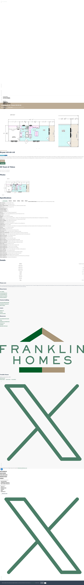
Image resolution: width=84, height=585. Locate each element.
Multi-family (2, 305)
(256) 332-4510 (2, 378)
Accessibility (13, 379)
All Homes (2, 291)
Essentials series (3, 295)
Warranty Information (4, 321)
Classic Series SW (3, 294)
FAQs (4, 108)
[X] (43, 84)
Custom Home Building (4, 302)
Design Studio (5, 99)
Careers (1, 324)
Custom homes (6, 102)
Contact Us (2, 323)
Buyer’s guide (3, 487)
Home (2, 107)
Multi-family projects (7, 103)
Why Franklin (5, 97)
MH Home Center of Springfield (8, 107)
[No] (45, 583)
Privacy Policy (33, 582)
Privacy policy (2, 379)
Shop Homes (3, 473)
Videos (4, 100)
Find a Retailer (5, 98)
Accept (42, 582)
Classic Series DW (3, 293)
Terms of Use (8, 379)
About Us (5, 106)
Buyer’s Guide (3, 313)
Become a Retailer (3, 325)
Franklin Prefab (3, 297)
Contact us (3, 491)
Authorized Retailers (4, 318)
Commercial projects (5, 482)
